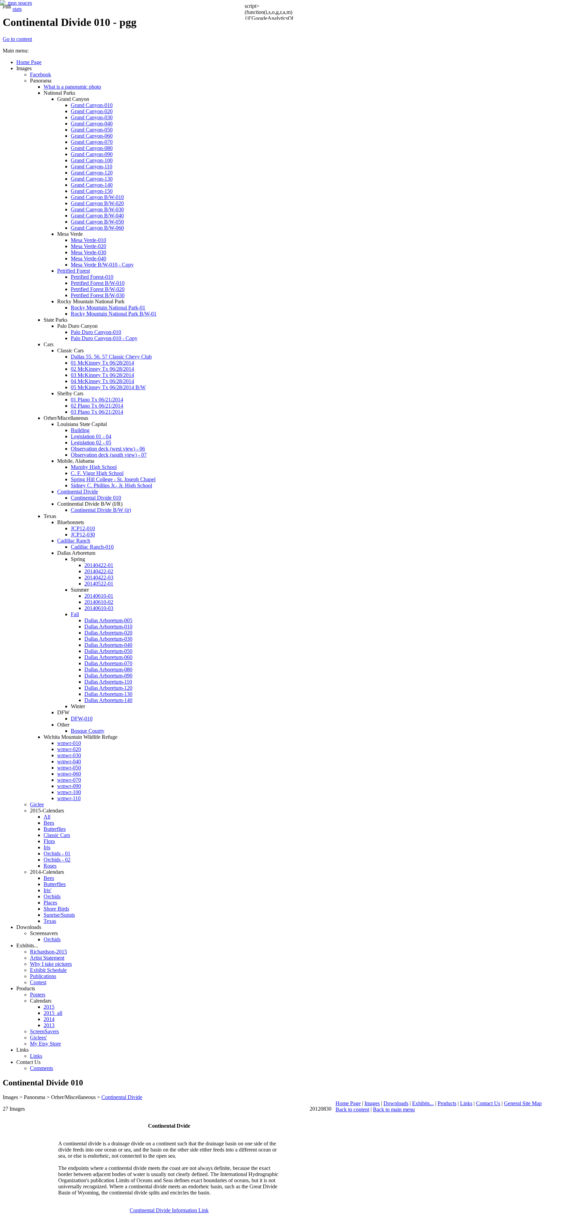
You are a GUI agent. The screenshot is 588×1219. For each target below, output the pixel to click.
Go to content (17, 39)
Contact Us (488, 1103)
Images (372, 1103)
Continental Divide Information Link (169, 1210)
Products (447, 1103)
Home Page (348, 1103)
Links (466, 1103)
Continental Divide (121, 1097)
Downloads (395, 1103)
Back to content (352, 1109)
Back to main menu (394, 1109)
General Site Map (523, 1103)
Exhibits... (423, 1103)
